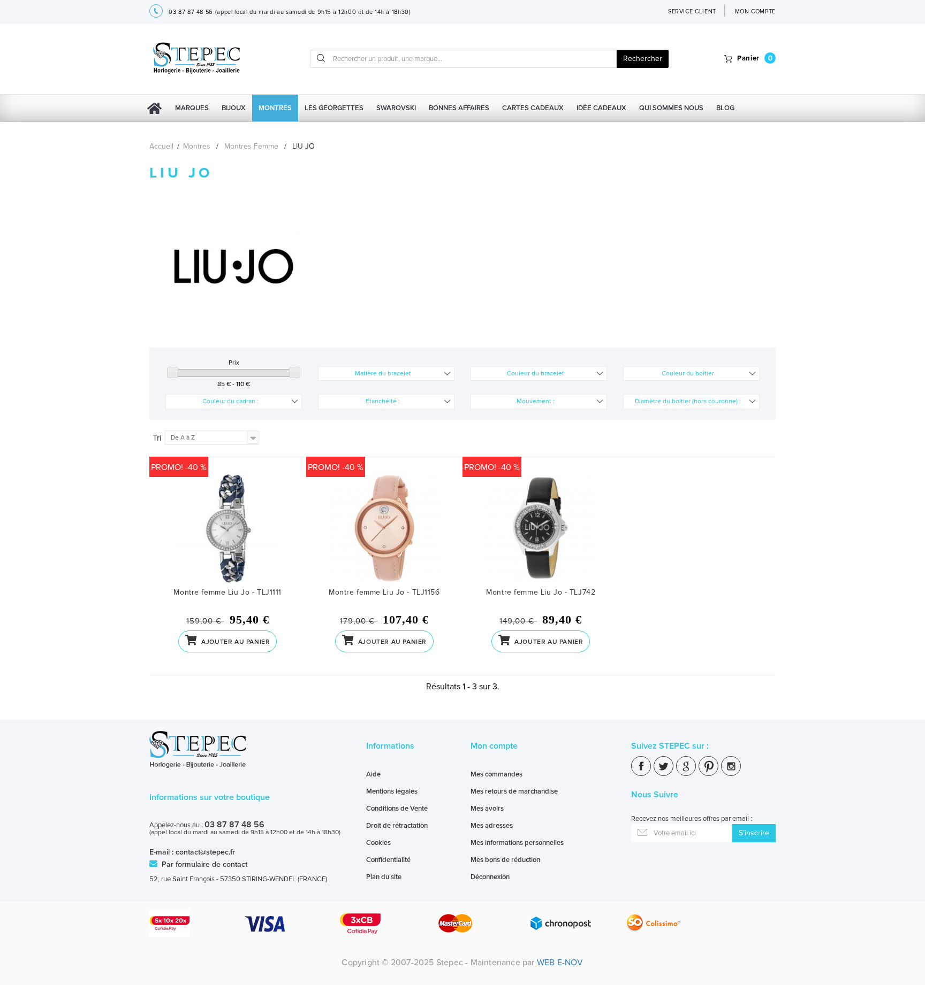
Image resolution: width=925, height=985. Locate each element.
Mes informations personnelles (517, 842)
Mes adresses (492, 825)
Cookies (378, 842)
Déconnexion (490, 877)
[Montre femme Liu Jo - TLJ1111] (227, 529)
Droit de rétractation (397, 825)
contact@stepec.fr (205, 852)
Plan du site (383, 877)
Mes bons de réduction (505, 860)
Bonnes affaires (459, 108)
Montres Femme (251, 146)
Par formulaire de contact (203, 864)
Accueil (161, 146)
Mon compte (494, 746)
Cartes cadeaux (533, 108)
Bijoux (234, 108)
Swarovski (396, 108)
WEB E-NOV (560, 962)
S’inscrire (754, 832)
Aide (373, 774)
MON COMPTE (755, 11)
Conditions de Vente (397, 808)
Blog (725, 108)
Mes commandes (496, 774)
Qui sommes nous (671, 108)
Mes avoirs (487, 808)
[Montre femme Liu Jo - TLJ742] (541, 529)
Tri (157, 438)
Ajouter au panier (235, 642)
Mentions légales (392, 791)
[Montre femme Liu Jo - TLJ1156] (384, 529)
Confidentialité (388, 860)
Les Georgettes (334, 108)
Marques (192, 108)
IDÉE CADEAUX (601, 108)
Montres (275, 108)
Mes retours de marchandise (514, 791)
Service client (692, 11)
